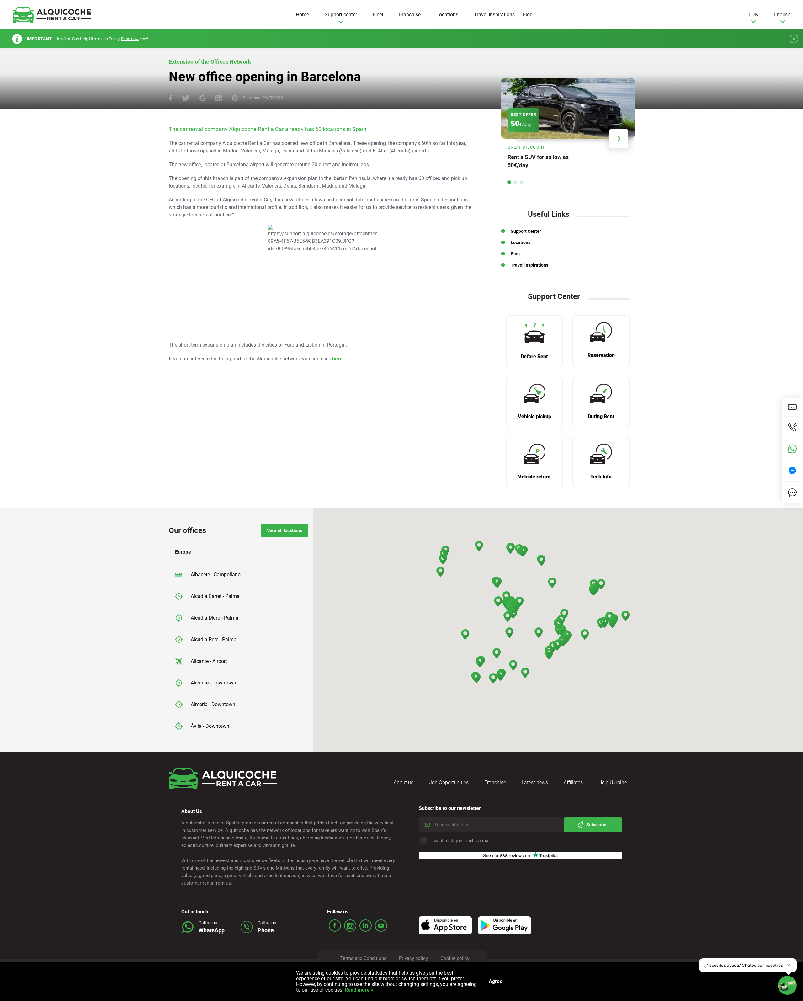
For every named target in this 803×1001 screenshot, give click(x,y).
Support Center (526, 231)
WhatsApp (212, 930)
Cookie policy (454, 958)
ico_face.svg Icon (335, 925)
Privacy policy (413, 958)
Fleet (378, 15)
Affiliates (573, 782)
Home (302, 15)
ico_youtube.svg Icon (381, 925)
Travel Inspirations (494, 15)
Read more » (358, 990)
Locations (447, 15)
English (782, 15)
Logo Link (52, 15)
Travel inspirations (529, 265)
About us (403, 782)
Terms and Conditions (363, 958)
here (337, 359)
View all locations (284, 530)
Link (568, 127)
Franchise (410, 15)
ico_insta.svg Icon (350, 925)
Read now (130, 38)
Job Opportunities (449, 782)
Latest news (535, 782)
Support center (341, 15)
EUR (753, 15)
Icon (445, 925)
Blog (528, 15)
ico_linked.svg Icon (365, 925)
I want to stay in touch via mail (460, 840)
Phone (266, 930)
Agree (496, 981)
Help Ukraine (612, 782)
